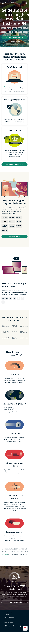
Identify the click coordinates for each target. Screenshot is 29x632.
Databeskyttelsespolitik (9, 617)
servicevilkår (5, 554)
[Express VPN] (7, 3)
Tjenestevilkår (7, 619)
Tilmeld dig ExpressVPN (10, 87)
